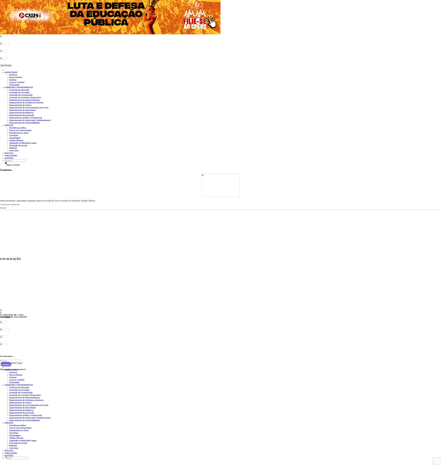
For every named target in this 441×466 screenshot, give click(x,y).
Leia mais (3, 208)
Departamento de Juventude (21, 115)
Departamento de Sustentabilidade (24, 123)
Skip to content (13, 165)
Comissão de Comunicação (21, 95)
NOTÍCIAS (9, 158)
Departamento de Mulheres (21, 112)
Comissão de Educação (19, 90)
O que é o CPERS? (16, 82)
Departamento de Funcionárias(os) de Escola (28, 107)
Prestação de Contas (18, 145)
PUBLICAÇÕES (11, 155)
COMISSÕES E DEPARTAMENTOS (19, 87)
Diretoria (13, 75)
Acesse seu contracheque (20, 130)
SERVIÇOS (9, 125)
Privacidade (14, 85)
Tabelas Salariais (16, 140)
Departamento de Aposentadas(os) (24, 100)
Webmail (13, 148)
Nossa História (15, 77)
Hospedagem (15, 138)
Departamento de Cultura (20, 105)
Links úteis (13, 150)
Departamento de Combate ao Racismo (26, 102)
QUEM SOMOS (11, 72)
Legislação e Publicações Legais (23, 143)
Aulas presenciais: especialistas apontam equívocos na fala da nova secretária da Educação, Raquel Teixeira (47, 200)
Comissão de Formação (19, 92)
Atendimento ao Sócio (18, 133)
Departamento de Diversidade (22, 110)
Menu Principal (6, 65)
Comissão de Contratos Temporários (25, 97)
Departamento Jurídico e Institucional (25, 117)
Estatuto (13, 80)
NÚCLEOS (9, 153)
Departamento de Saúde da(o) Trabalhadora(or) (30, 120)
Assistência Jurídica (17, 128)
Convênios (13, 135)
